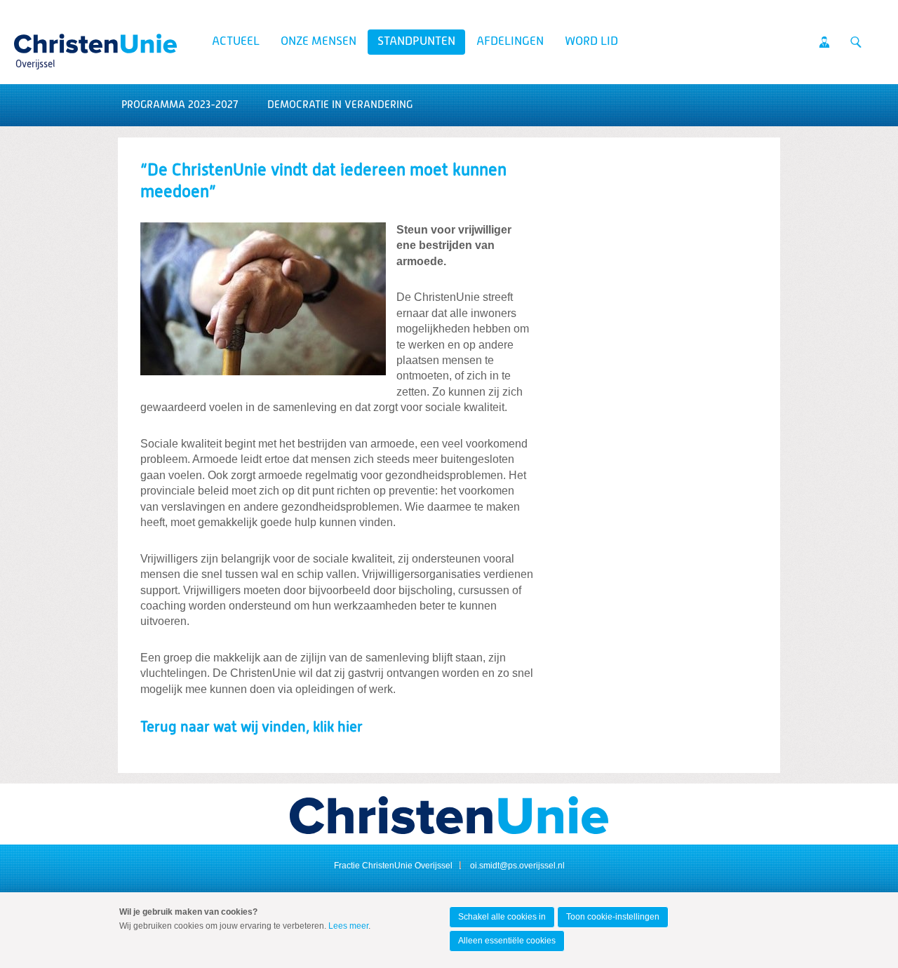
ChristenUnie (34, 39)
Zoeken (856, 42)
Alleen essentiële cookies (507, 941)
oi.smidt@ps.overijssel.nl (517, 865)
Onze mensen (318, 42)
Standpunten (416, 42)
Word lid (591, 42)
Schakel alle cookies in (502, 917)
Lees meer (348, 926)
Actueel (236, 42)
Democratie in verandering (340, 105)
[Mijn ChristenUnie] (824, 42)
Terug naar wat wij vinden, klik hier (251, 727)
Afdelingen (510, 42)
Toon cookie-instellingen (612, 917)
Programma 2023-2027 (179, 105)
